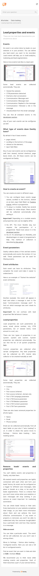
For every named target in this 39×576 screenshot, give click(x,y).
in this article (18, 242)
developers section (10, 117)
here (4, 345)
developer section (12, 232)
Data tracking (16, 20)
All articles (4, 20)
